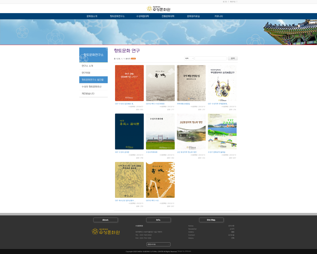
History (191, 238)
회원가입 (232, 2)
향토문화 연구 (127, 50)
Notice (190, 226)
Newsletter (192, 229)
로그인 (225, 2)
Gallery (191, 232)
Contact (191, 235)
